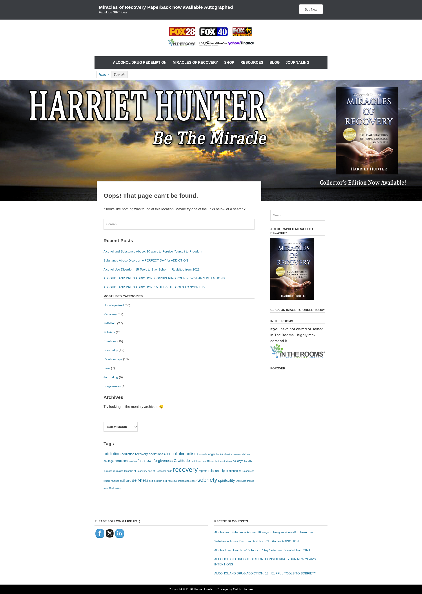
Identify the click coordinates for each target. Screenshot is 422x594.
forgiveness (163, 461)
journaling (118, 471)
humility (248, 461)
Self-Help (110, 323)
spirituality (226, 480)
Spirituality (111, 350)
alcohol (170, 454)
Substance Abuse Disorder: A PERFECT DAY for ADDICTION (146, 260)
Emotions (110, 341)
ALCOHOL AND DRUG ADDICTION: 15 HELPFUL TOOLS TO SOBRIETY (154, 287)
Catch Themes (243, 589)
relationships (234, 470)
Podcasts (161, 471)
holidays (238, 461)
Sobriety (109, 332)
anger (211, 454)
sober (193, 481)
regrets (203, 470)
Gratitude (182, 460)
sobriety (207, 480)
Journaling (297, 62)
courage (109, 461)
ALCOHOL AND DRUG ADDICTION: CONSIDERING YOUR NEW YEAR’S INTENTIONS (164, 278)
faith (141, 461)
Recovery (110, 314)
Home (104, 74)
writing (118, 488)
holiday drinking (223, 461)
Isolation (108, 471)
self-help (140, 480)
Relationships (113, 359)
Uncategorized (114, 305)
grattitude (196, 461)
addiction (112, 453)
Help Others (208, 461)
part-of (151, 471)
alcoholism (188, 453)
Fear (107, 368)
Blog (274, 62)
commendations (241, 454)
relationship (216, 470)
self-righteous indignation (176, 481)
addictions (156, 454)
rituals (107, 481)
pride (169, 471)
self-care (125, 480)
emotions (121, 461)
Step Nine (241, 481)
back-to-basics (224, 454)
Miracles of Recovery (195, 62)
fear (149, 460)
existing (133, 461)
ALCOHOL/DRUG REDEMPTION (140, 62)
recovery (185, 469)
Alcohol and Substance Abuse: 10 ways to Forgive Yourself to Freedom (153, 251)
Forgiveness (112, 386)
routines (115, 481)
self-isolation (155, 481)
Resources (251, 62)
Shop (229, 62)
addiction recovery (135, 454)
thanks (250, 481)
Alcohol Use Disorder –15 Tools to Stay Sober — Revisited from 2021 (152, 269)
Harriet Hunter (204, 589)
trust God (109, 488)
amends (203, 454)
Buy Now (311, 9)
